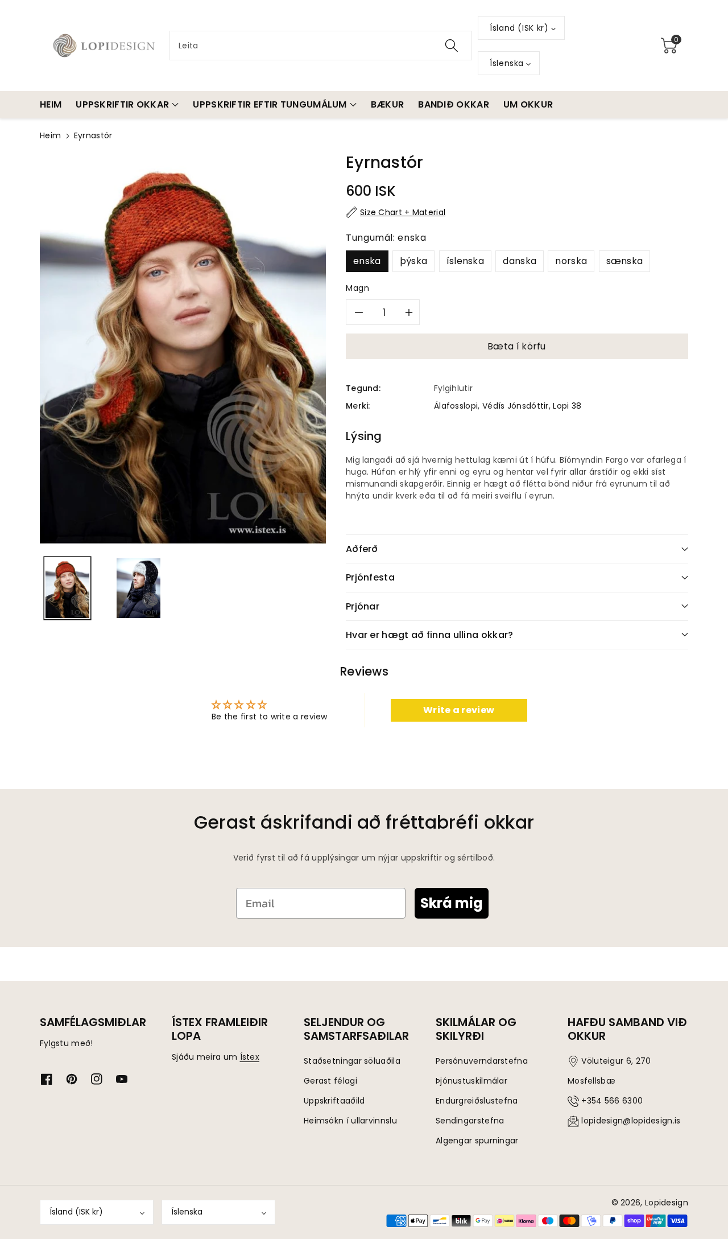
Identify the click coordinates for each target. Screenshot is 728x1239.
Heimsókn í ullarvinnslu (350, 1120)
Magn (358, 288)
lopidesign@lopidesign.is (630, 1120)
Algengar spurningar (477, 1140)
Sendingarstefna (470, 1120)
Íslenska (186, 1211)
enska (367, 260)
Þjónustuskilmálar (471, 1080)
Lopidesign (666, 1202)
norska (571, 260)
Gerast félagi (330, 1080)
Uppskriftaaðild (334, 1100)
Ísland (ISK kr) (76, 1211)
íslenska (465, 260)
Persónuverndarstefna (482, 1061)
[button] (668, 45)
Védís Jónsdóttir (515, 405)
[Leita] (451, 45)
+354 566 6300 (612, 1100)
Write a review (458, 710)
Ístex (250, 1057)
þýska (414, 260)
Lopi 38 (567, 405)
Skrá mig (451, 903)
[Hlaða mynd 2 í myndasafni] (138, 588)
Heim (50, 135)
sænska (624, 260)
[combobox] (320, 45)
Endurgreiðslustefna (477, 1100)
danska (519, 260)
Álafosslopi (456, 405)
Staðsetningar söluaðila (352, 1061)
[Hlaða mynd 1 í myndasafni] (67, 588)
